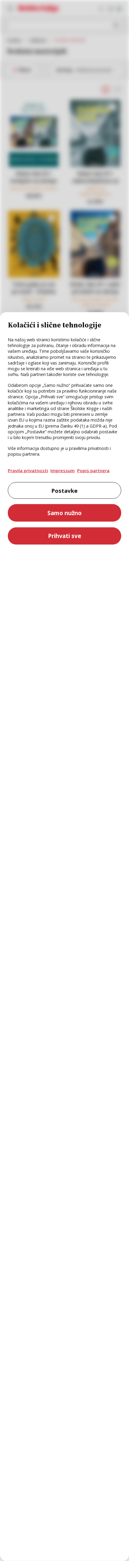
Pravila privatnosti (28, 470)
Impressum (62, 470)
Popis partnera (93, 470)
